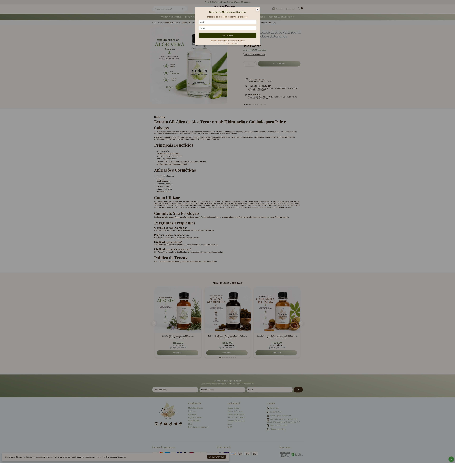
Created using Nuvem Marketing (227, 43)
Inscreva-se (227, 35)
